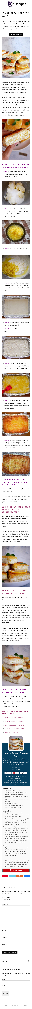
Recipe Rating (6, 897)
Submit (5, 993)
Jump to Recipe (17, 34)
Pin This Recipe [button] (17, 870)
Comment (5, 904)
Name (4, 930)
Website (4, 944)
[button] (13, 767)
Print (8, 773)
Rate (24, 773)
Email (4, 937)
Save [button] (16, 773)
